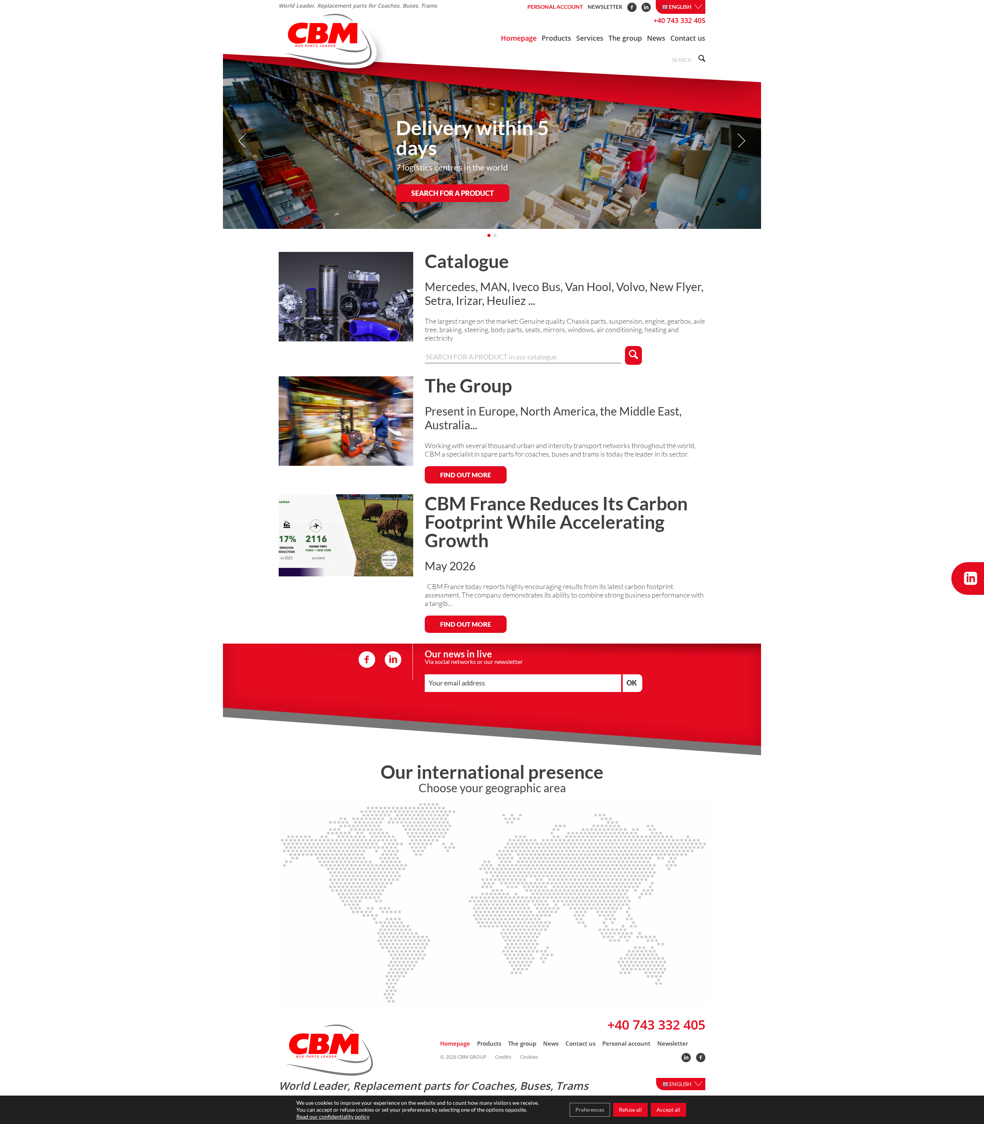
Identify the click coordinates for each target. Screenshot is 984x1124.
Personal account (555, 6)
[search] (700, 59)
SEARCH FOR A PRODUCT (452, 193)
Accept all (668, 1109)
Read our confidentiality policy (332, 1116)
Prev (242, 140)
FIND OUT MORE (465, 475)
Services (589, 38)
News (656, 38)
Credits (503, 1056)
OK (632, 683)
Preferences (589, 1109)
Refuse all (630, 1109)
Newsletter (605, 6)
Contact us (687, 38)
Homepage (519, 38)
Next (741, 140)
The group (625, 38)
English (681, 6)
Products (556, 38)
